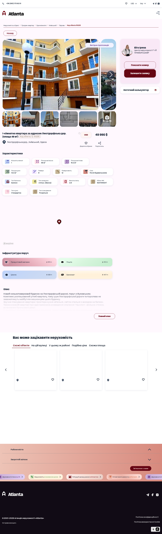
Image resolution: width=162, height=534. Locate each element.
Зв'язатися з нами (140, 468)
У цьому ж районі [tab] (59, 345)
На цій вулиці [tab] (39, 345)
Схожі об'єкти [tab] (21, 345)
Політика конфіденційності (147, 517)
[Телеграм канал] (154, 4)
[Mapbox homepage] (8, 243)
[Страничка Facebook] (156, 4)
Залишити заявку (140, 73)
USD (86, 135)
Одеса (43, 142)
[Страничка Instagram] (158, 4)
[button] (59, 221)
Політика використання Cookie (147, 522)
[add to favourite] (126, 3)
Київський (34, 142)
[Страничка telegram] (147, 495)
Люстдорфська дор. (17, 142)
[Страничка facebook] (152, 495)
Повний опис (104, 316)
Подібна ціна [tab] (79, 345)
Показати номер (140, 65)
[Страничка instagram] (157, 495)
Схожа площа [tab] (97, 345)
